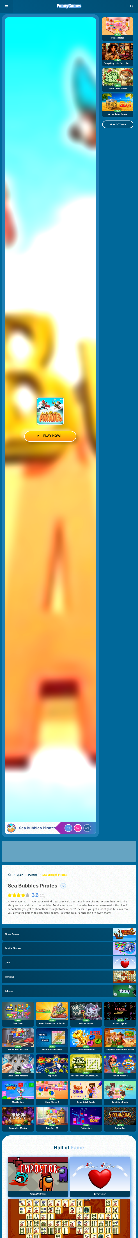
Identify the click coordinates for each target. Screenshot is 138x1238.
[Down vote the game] (78, 828)
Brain (20, 874)
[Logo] (69, 6)
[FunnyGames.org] (10, 875)
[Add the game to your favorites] (63, 886)
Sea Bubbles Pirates (54, 874)
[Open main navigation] (6, 6)
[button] (131, 6)
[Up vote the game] (68, 828)
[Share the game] (87, 828)
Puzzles (32, 874)
